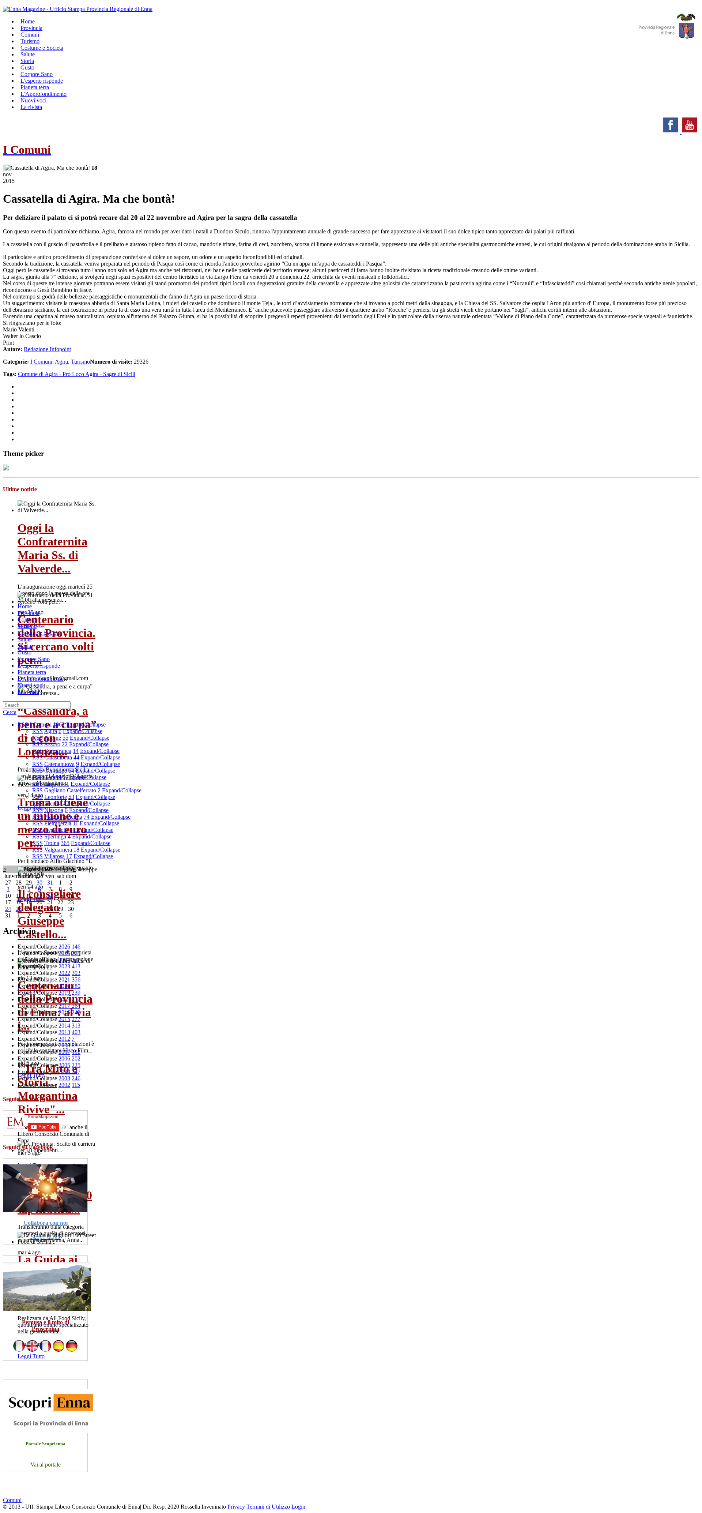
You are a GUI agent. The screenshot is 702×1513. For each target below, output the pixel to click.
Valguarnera (58, 849)
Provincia (28, 613)
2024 (64, 960)
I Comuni (41, 361)
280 (76, 986)
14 (76, 751)
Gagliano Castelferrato (71, 790)
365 (65, 843)
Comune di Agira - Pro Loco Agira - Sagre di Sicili (76, 374)
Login (298, 1506)
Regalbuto (56, 830)
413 (76, 966)
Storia (24, 646)
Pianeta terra (32, 672)
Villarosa (54, 856)
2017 (64, 1006)
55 (65, 738)
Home (25, 606)
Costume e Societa (41, 48)
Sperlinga (55, 836)
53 (71, 797)
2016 (64, 1012)
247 (76, 1072)
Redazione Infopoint (47, 349)
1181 (63, 784)
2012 (64, 1039)
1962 (59, 724)
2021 (64, 979)
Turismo (80, 361)
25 (19, 909)
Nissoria (53, 810)
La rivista (31, 107)
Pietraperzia (57, 823)
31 (50, 882)
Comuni (27, 619)
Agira (61, 361)
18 (76, 849)
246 (76, 1078)
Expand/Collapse (86, 724)
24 (8, 909)
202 (76, 1058)
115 (76, 1085)
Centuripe (55, 770)
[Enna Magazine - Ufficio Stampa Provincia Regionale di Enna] (77, 9)
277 (76, 1019)
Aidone (52, 738)
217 (76, 999)
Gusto (24, 652)
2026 (64, 946)
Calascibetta (58, 757)
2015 (64, 1019)
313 (76, 1025)
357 (76, 960)
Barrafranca (57, 751)
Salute (25, 639)
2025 (64, 953)
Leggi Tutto (31, 1356)
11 (75, 823)
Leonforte (55, 797)
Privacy (236, 1506)
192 (76, 1052)
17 (69, 856)
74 (87, 817)
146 (76, 946)
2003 (64, 1078)
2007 (64, 1052)
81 (75, 1045)
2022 (64, 973)
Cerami (52, 777)
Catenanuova (59, 764)
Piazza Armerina (63, 817)
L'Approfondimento (41, 679)
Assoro (52, 744)
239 (76, 993)
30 (39, 882)
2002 (64, 1085)
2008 (64, 1045)
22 (65, 744)
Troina (51, 843)
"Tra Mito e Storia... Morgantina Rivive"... (48, 1089)
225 (76, 1065)
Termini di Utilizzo (268, 1506)
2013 (64, 1032)
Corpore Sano (34, 659)
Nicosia (53, 803)
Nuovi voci (31, 685)
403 (76, 1032)
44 (76, 757)
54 (71, 770)
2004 (64, 1072)
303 (76, 973)
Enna (50, 784)
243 (76, 1012)
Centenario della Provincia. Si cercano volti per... (56, 640)
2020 (64, 986)
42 (66, 803)
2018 (64, 999)
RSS (23, 724)
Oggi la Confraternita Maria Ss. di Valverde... (52, 548)
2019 (64, 993)
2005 (64, 1065)
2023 (64, 966)
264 (76, 1006)
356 (76, 979)
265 (76, 953)
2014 (64, 1025)
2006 (64, 1058)
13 (39, 896)
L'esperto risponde (39, 665)
